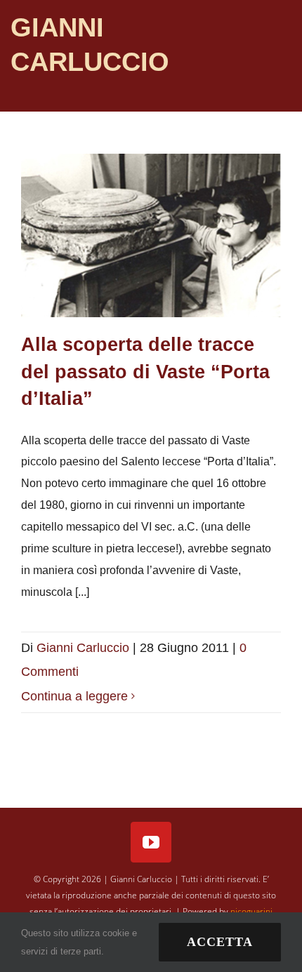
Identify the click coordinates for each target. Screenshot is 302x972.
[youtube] (151, 842)
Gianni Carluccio (83, 648)
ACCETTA (220, 942)
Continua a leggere (74, 696)
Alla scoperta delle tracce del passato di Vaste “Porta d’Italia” (145, 371)
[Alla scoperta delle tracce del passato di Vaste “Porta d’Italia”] (151, 235)
